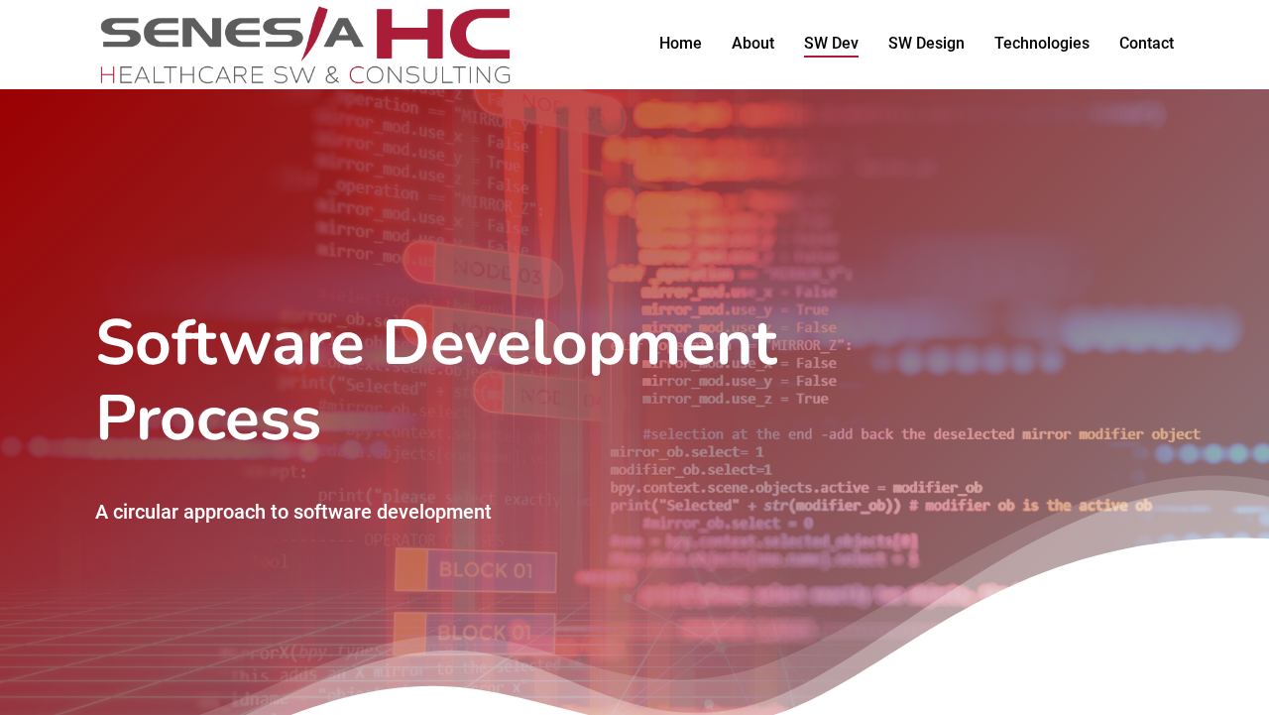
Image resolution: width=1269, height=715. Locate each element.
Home (680, 43)
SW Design (926, 43)
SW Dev (831, 43)
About (753, 43)
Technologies (1042, 43)
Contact (1146, 43)
